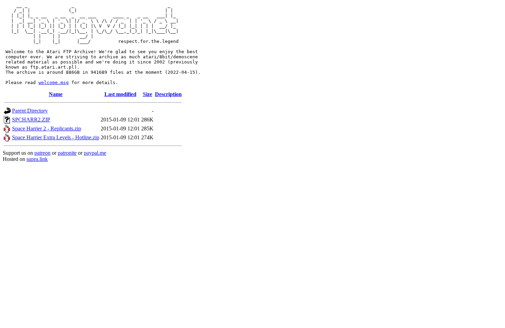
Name (56, 94)
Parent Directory (30, 111)
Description (168, 94)
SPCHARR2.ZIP (31, 119)
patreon (42, 153)
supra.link (37, 159)
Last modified (120, 94)
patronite (67, 153)
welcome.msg (53, 82)
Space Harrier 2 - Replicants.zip (46, 128)
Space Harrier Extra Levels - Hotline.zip (55, 137)
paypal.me (95, 153)
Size (147, 94)
